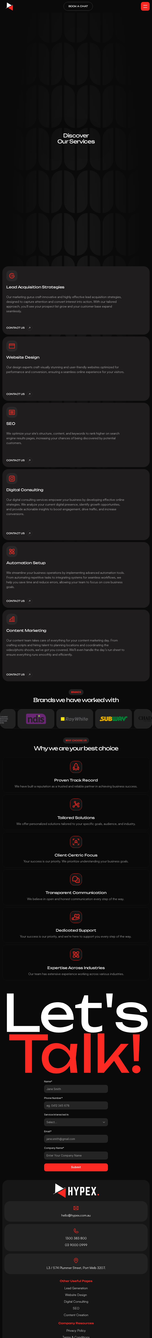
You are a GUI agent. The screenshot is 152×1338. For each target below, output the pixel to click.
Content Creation (76, 1315)
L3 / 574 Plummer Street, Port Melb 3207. (76, 1268)
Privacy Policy (76, 1330)
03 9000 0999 (76, 1245)
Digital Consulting (76, 1301)
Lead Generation (76, 1288)
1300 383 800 (76, 1238)
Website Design (76, 1295)
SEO (76, 1308)
